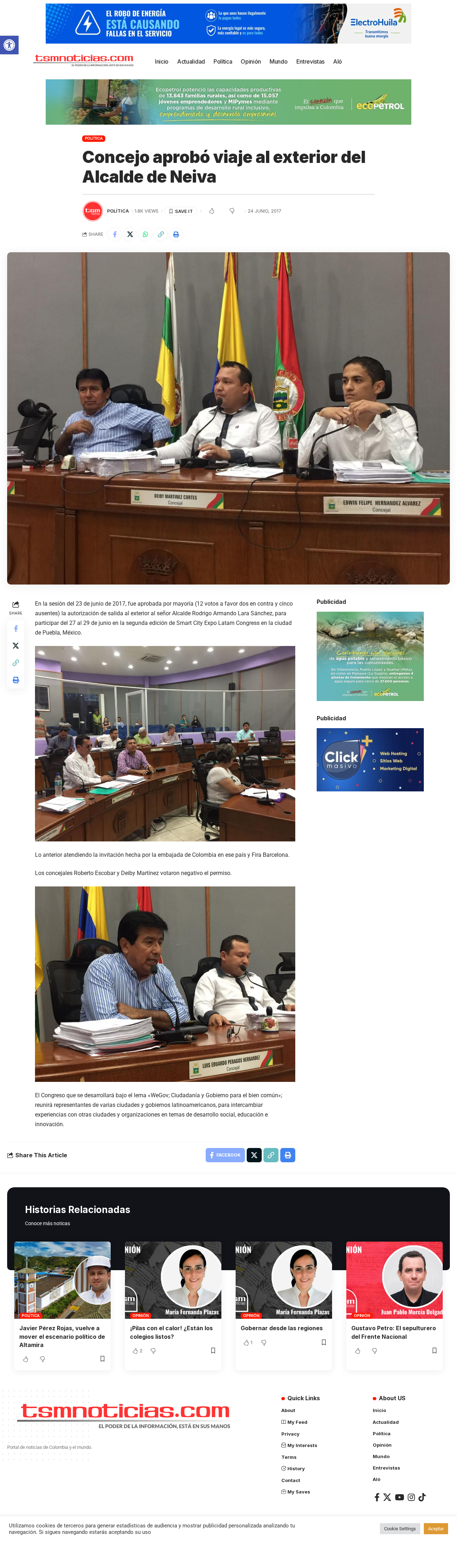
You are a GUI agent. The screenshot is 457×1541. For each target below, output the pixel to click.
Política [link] (94, 138)
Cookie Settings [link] (400, 1528)
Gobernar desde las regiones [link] (282, 1328)
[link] (9, 45)
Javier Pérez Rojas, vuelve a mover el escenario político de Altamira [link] (62, 1336)
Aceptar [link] (436, 1528)
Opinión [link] (140, 1315)
